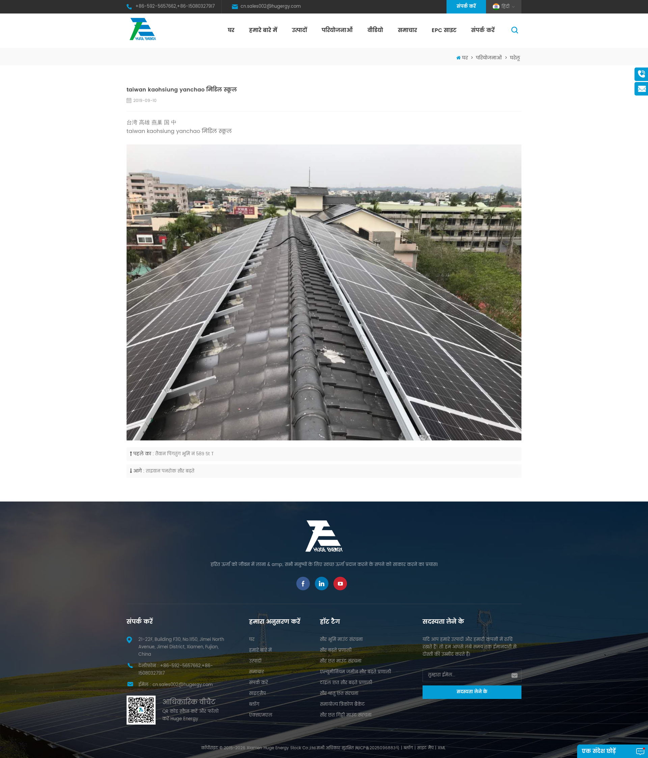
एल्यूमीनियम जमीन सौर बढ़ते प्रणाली (355, 672)
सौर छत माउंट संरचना (340, 661)
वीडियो (375, 30)
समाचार (407, 30)
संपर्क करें (466, 6)
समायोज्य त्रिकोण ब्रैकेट (342, 704)
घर (231, 30)
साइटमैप (257, 693)
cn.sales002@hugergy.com (271, 6)
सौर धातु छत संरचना (339, 693)
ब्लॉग (254, 704)
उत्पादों (299, 30)
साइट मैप (425, 748)
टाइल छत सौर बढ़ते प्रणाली (346, 682)
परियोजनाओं (337, 30)
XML (442, 748)
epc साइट (444, 30)
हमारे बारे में (263, 30)
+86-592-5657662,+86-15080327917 (175, 6)
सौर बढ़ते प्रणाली (336, 650)
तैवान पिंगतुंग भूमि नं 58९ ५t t (184, 454)
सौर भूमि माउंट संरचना (341, 639)
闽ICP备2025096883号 (377, 748)
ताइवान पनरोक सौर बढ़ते (170, 471)
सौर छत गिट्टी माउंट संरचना (346, 715)
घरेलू (515, 58)
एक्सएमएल (260, 715)
